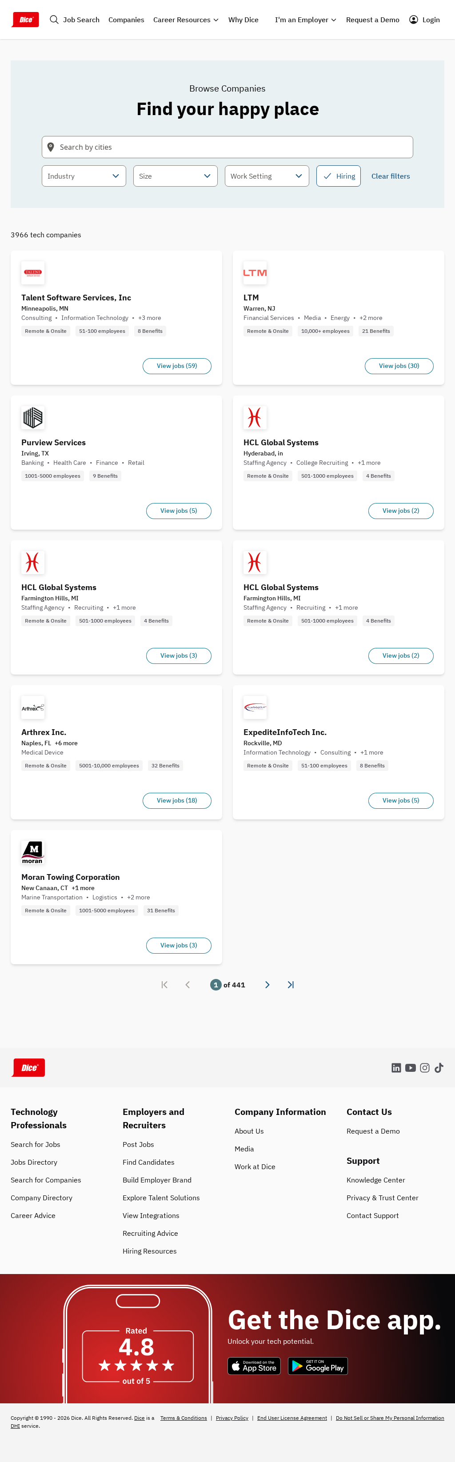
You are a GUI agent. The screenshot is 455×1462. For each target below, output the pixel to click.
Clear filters (390, 176)
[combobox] (84, 176)
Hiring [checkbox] (345, 176)
